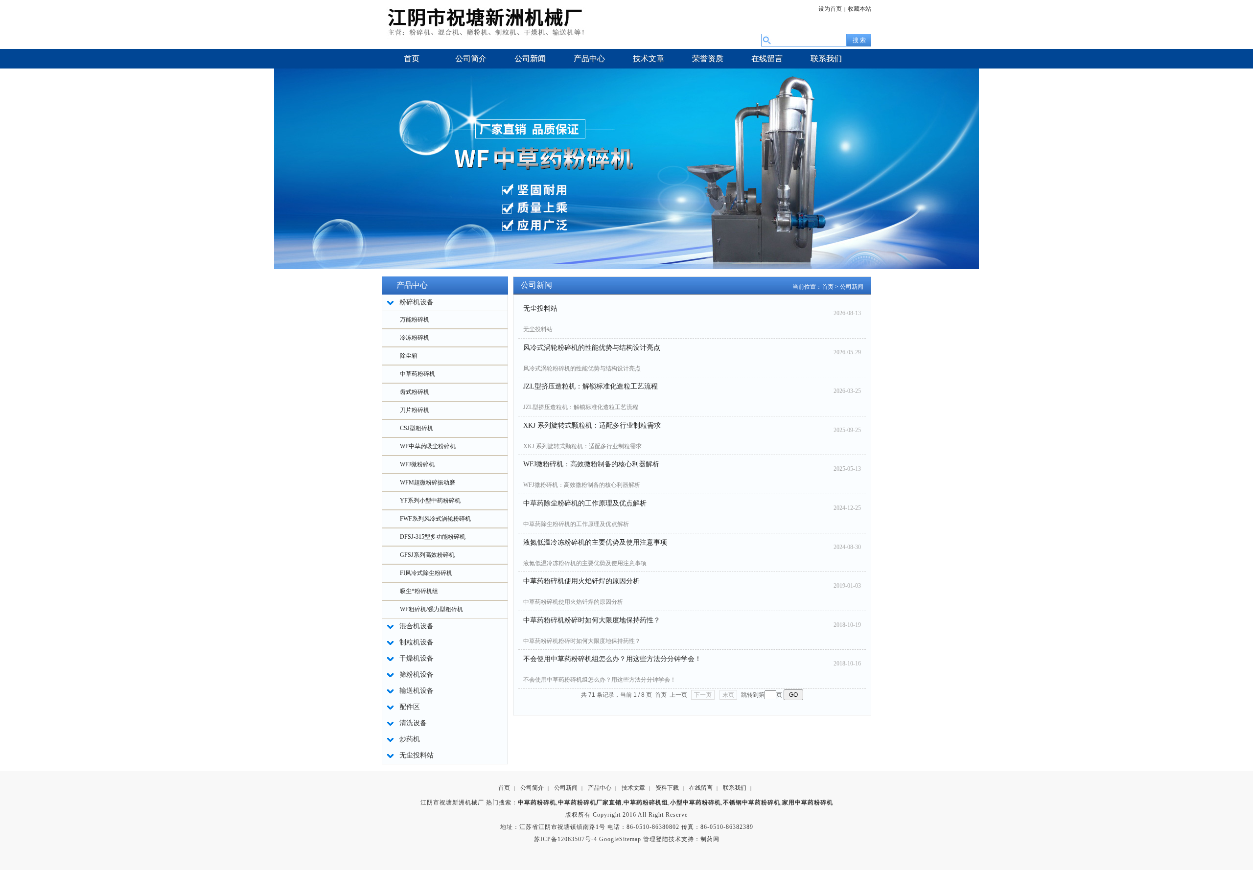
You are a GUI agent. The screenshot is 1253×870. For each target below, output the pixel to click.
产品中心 (599, 787)
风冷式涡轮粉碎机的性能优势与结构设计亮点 (591, 347)
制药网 (709, 839)
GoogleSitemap (620, 839)
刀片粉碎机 (414, 410)
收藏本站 (859, 8)
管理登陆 (656, 839)
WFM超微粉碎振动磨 (427, 482)
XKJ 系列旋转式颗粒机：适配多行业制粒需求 (592, 425)
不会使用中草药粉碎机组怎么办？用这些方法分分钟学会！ (612, 659)
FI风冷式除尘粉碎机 (426, 573)
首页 (828, 286)
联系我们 (734, 787)
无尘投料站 (540, 308)
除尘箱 (409, 355)
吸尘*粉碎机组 (419, 591)
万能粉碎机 (414, 319)
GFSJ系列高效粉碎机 (427, 554)
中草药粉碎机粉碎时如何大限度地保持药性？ (591, 620)
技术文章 (633, 787)
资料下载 (667, 787)
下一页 (703, 694)
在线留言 (701, 787)
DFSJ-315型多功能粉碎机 (432, 536)
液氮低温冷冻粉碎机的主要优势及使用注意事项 (595, 542)
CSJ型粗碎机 (416, 428)
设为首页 (830, 8)
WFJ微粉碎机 (417, 464)
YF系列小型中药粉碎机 (430, 500)
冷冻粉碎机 (414, 337)
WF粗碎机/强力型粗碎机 (431, 609)
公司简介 (532, 787)
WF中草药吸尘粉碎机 (428, 446)
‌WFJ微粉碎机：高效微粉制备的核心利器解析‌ (591, 464)
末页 (728, 694)
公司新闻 (851, 286)
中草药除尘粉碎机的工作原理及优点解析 (585, 503)
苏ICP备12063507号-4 (565, 839)
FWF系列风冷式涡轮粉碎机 (435, 518)
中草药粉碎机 (417, 373)
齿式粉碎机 (414, 392)
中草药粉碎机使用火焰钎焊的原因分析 (581, 581)
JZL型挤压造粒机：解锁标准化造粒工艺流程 (590, 386)
